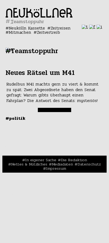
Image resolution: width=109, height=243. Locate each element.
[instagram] (99, 26)
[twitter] (85, 26)
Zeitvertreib (48, 32)
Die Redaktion (74, 160)
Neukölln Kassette (27, 28)
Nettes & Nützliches (29, 164)
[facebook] (92, 26)
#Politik (15, 118)
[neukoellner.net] (39, 16)
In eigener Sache (40, 160)
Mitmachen (20, 32)
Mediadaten (62, 164)
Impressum (56, 168)
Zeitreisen (61, 28)
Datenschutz (89, 164)
